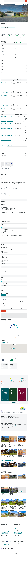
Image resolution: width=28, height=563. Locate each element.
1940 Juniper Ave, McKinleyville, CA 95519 (6, 116)
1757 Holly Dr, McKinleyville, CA (5, 102)
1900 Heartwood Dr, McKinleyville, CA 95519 (7, 121)
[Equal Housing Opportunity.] (8, 556)
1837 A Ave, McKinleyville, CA (5, 108)
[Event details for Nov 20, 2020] (26, 303)
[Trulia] (1, 548)
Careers (13, 551)
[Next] (26, 440)
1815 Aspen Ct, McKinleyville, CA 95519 (6, 130)
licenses (20, 543)
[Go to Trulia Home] (2, 1)
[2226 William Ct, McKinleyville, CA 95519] (22, 439)
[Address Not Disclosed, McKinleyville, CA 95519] (22, 464)
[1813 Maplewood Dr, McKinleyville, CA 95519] (13, 476)
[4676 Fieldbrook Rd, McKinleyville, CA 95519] (5, 464)
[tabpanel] (14, 153)
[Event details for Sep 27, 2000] (26, 308)
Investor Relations (18, 551)
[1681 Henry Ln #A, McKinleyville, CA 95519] (5, 490)
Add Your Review (14, 402)
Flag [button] (7, 399)
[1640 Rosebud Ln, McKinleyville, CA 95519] (22, 514)
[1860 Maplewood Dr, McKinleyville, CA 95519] (22, 476)
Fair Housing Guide (10, 551)
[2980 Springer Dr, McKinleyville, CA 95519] (5, 452)
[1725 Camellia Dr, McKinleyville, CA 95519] (13, 439)
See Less (2, 290)
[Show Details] (26, 45)
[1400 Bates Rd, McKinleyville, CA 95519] (22, 502)
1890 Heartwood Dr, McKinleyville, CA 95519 (7, 128)
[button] (26, 1)
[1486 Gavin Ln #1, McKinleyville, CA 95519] (13, 490)
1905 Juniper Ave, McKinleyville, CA (5, 92)
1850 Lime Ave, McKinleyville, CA (5, 82)
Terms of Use (21, 551)
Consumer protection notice (11, 545)
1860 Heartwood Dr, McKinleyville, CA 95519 (7, 135)
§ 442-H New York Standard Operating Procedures (5, 544)
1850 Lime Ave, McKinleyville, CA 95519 (6, 140)
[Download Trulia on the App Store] (5, 548)
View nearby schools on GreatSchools (7, 370)
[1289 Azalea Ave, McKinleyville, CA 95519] (13, 502)
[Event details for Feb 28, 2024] (26, 299)
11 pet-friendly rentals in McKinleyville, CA (7, 435)
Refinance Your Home (12, 27)
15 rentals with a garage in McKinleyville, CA (7, 447)
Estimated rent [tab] (10, 145)
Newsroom (15, 551)
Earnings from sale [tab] (3, 145)
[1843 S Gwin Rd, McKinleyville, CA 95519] (13, 514)
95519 (9, 187)
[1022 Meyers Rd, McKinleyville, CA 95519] (5, 439)
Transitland (10, 541)
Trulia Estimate (4, 42)
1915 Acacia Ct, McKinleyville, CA (5, 95)
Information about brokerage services (5, 545)
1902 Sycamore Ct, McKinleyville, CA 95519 (6, 123)
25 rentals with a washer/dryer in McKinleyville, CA (8, 460)
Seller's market (14, 329)
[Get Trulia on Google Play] (10, 548)
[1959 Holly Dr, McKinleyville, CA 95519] (5, 514)
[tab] (3, 295)
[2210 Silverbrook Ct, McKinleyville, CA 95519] (5, 502)
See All (2, 383)
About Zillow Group (6, 551)
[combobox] (15, 1)
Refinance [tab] (14, 145)
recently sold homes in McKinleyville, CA (12, 425)
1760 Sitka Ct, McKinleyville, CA (5, 105)
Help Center (15, 556)
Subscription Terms (25, 551)
